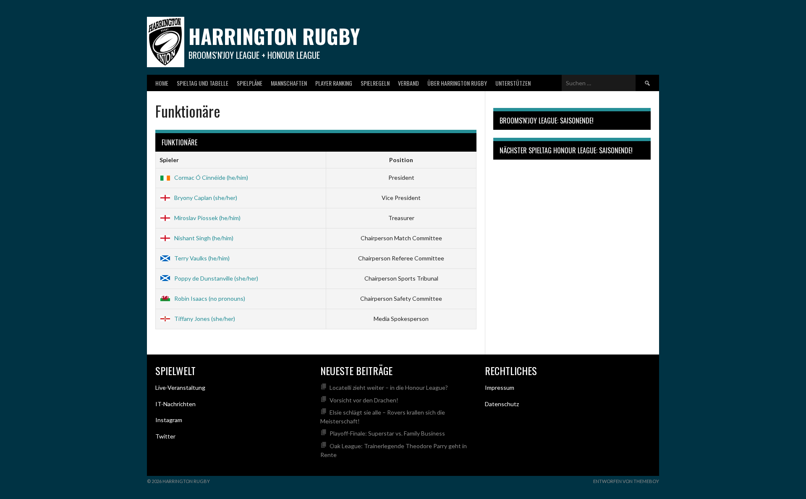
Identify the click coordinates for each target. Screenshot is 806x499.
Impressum (499, 387)
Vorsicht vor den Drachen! (364, 400)
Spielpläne (249, 83)
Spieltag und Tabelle (202, 83)
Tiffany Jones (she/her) (204, 318)
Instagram (168, 419)
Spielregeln (375, 83)
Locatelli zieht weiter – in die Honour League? (389, 387)
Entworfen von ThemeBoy (626, 481)
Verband (408, 83)
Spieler (169, 159)
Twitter (165, 436)
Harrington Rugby (274, 36)
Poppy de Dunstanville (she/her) (216, 278)
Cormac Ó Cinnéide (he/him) (211, 177)
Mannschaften (289, 83)
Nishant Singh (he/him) (203, 238)
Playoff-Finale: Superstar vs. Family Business (387, 433)
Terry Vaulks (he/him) (202, 258)
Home (161, 83)
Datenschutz (502, 403)
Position (401, 159)
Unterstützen (513, 83)
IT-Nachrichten (175, 403)
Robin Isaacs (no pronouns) (209, 298)
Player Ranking (333, 83)
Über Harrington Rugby (457, 83)
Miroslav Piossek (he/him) (207, 217)
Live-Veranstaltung (180, 387)
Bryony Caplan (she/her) (205, 197)
